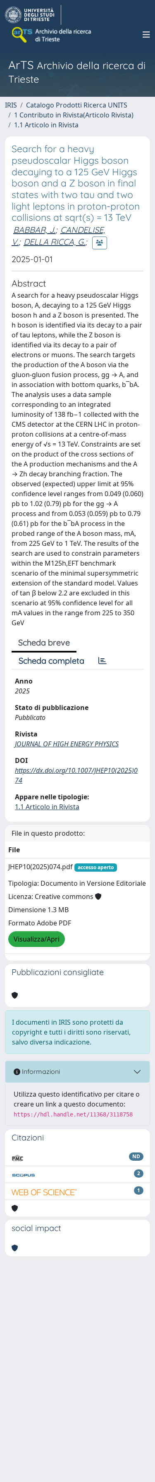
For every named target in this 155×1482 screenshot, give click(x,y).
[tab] (102, 660)
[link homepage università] (52, 35)
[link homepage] (33, 15)
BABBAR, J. (34, 230)
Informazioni (40, 1071)
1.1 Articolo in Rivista (46, 124)
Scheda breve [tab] (44, 642)
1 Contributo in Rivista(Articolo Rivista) (74, 115)
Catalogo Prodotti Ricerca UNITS (76, 105)
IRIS (11, 105)
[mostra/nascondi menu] (146, 35)
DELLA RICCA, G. (54, 242)
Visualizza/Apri (37, 939)
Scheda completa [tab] (51, 660)
